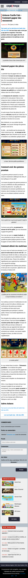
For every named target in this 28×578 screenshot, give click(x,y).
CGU (16, 565)
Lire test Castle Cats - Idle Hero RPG (14, 415)
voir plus (14, 519)
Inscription (25, 2)
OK (16, 575)
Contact (3, 565)
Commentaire (4, 446)
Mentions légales (10, 565)
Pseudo (3, 439)
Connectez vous (11, 434)
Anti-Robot (4, 457)
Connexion (17, 2)
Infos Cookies (21, 565)
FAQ (26, 565)
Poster (21, 470)
